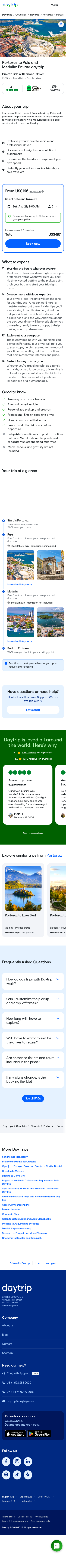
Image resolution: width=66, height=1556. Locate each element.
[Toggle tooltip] (42, 191)
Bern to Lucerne (11, 1209)
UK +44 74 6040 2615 (20, 1391)
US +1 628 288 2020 (19, 1382)
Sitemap (7, 1352)
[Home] (10, 5)
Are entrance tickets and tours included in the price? (30, 1060)
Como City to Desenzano (16, 1204)
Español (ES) (26, 1497)
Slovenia (34, 14)
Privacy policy (41, 1517)
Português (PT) (28, 1501)
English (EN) (8, 1497)
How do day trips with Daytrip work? (29, 981)
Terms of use (8, 1517)
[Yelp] (28, 1474)
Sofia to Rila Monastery (15, 1156)
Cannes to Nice (10, 1214)
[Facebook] (6, 1461)
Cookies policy (25, 1517)
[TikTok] (17, 1474)
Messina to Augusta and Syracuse (20, 1223)
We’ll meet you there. (19, 527)
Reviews (54, 89)
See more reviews (33, 833)
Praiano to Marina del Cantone (19, 1161)
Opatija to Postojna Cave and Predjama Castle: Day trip (32, 1166)
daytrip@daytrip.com (20, 1401)
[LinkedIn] (28, 1461)
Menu (54, 4)
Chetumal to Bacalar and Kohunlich (22, 1237)
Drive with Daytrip (20, 1263)
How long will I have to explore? (23, 1021)
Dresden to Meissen (13, 1171)
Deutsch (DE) (44, 1497)
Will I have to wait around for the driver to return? (28, 1040)
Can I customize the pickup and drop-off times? (27, 1001)
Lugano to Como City (13, 1175)
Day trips (7, 14)
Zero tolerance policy (41, 1521)
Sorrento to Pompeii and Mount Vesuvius (24, 1233)
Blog (5, 1334)
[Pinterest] (6, 1474)
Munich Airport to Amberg (16, 1228)
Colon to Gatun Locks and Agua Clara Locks (26, 1218)
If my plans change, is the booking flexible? (26, 1079)
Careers (7, 1343)
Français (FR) (8, 1501)
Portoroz (48, 14)
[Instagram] (17, 1461)
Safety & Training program (15, 1521)
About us (7, 1325)
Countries (20, 14)
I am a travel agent (46, 1263)
